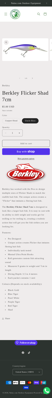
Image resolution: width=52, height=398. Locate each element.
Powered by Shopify (41, 393)
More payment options (26, 159)
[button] (6, 14)
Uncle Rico (30, 121)
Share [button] (7, 318)
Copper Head (13, 121)
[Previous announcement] (5, 3)
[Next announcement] (46, 3)
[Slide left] (19, 78)
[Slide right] (32, 78)
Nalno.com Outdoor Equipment (21, 393)
